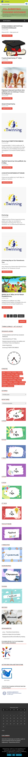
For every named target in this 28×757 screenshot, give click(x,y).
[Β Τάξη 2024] (16, 439)
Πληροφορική (22, 382)
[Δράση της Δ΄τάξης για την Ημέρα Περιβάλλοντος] (14, 284)
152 (15, 316)
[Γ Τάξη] (16, 458)
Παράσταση (9, 382)
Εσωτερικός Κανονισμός (7, 378)
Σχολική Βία (21, 384)
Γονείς (12, 374)
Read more (18, 754)
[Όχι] (26, 752)
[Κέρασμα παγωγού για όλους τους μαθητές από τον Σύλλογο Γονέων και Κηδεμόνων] (14, 77)
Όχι (13, 754)
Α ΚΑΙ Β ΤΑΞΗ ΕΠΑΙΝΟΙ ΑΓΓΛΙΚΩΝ (13, 173)
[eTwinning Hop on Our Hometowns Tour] (14, 245)
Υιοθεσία (4, 386)
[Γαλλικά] (12, 603)
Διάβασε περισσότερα (6, 35)
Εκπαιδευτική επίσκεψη (7, 376)
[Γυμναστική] (12, 561)
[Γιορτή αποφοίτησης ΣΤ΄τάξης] (14, 48)
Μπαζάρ (4, 382)
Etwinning (5, 215)
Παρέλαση (16, 382)
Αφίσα (3, 374)
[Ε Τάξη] (12, 499)
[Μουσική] (12, 624)
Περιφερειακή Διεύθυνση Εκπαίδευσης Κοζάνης (13, 636)
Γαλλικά (8, 374)
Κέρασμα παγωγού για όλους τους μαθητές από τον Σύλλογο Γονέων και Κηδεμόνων (13, 92)
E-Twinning (9, 372)
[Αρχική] (2, 1)
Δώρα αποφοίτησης (8, 104)
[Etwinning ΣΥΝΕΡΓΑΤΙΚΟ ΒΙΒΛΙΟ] (14, 126)
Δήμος (16, 374)
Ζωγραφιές (20, 378)
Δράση (21, 374)
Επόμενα (21, 316)
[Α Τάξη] (16, 420)
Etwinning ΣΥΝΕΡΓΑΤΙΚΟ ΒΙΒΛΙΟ (12, 141)
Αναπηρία (20, 372)
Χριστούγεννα (10, 386)
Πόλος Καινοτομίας (14, 384)
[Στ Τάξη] (12, 519)
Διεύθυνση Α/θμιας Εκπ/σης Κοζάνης (11, 634)
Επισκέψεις (16, 376)
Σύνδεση (7, 1)
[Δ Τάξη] (16, 476)
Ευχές (15, 378)
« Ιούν (3, 730)
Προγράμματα (5, 384)
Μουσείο (19, 380)
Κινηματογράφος (12, 380)
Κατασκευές (4, 380)
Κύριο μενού (7, 20)
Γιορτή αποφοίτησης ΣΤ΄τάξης (12, 58)
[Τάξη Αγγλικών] (12, 540)
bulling (3, 372)
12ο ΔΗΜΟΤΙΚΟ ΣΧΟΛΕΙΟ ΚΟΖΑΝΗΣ (14, 10)
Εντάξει (9, 754)
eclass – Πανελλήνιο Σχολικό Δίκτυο (10, 632)
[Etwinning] (14, 200)
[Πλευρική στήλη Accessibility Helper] (26, 3)
